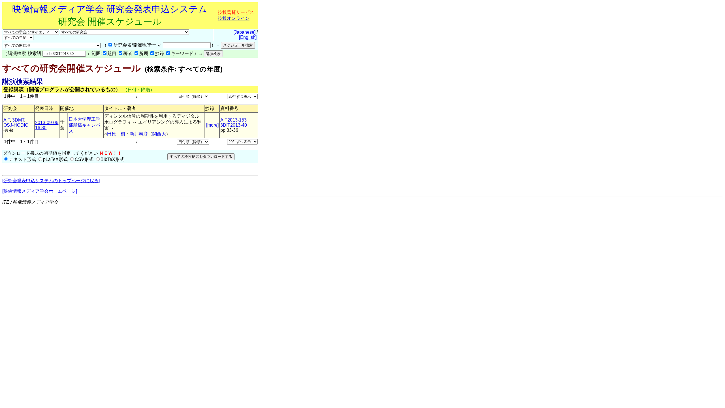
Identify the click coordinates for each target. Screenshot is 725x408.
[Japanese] (244, 32)
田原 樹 (116, 133)
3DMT (18, 120)
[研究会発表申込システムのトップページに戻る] (51, 180)
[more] (212, 125)
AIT (6, 120)
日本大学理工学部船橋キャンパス (84, 125)
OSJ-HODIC (15, 125)
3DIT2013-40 (233, 125)
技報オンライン (234, 18)
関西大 (159, 133)
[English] (248, 37)
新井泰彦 (139, 133)
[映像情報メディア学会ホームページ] (39, 191)
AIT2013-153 (233, 120)
